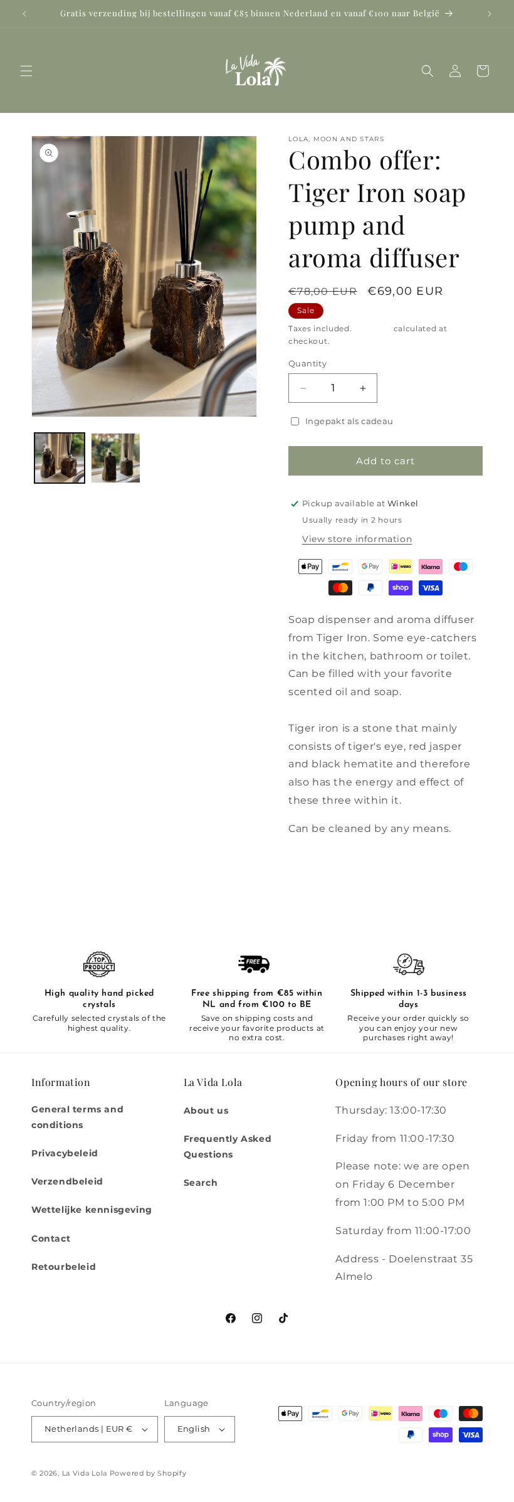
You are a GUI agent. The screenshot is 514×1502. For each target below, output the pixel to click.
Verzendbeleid (67, 1181)
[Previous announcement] (24, 14)
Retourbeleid (63, 1266)
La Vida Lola (84, 1473)
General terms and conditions (77, 1117)
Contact (50, 1238)
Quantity (307, 363)
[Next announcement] (489, 14)
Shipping (372, 328)
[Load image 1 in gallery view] (59, 458)
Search (201, 1182)
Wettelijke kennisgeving (91, 1209)
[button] (26, 71)
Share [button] (314, 867)
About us (206, 1110)
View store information (357, 539)
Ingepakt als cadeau (349, 421)
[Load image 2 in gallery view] (116, 458)
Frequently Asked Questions (228, 1146)
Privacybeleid (64, 1153)
